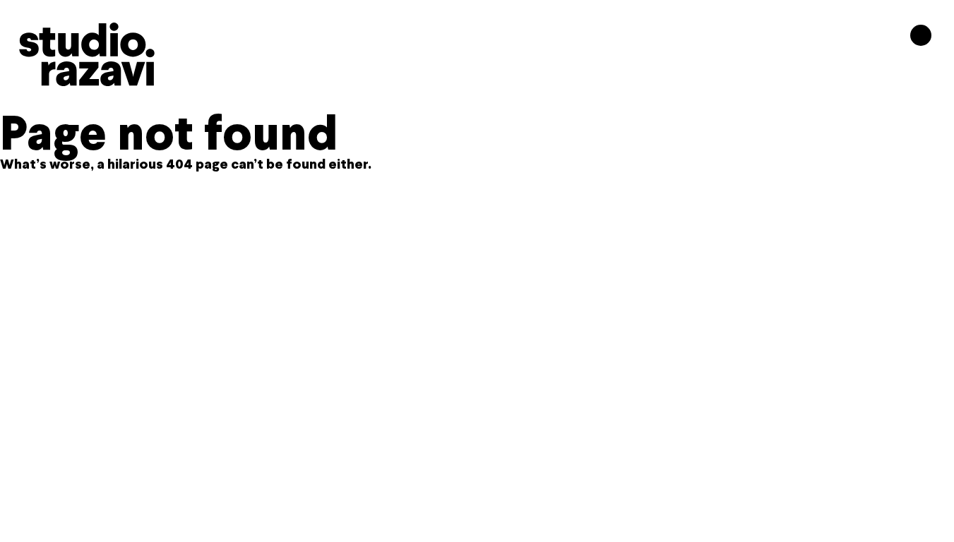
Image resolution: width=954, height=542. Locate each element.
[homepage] (86, 54)
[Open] (920, 35)
